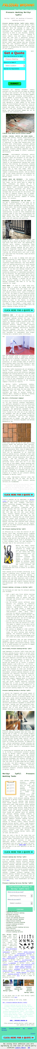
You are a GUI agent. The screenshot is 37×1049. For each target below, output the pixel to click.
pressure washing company (14, 687)
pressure (9, 616)
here (8, 880)
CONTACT (27, 9)
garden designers (20, 955)
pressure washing (23, 187)
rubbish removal (8, 970)
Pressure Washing (14, 1028)
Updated (30, 1028)
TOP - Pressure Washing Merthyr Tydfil (15, 1002)
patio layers (30, 970)
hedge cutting (12, 956)
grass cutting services (23, 967)
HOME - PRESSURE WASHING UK (18, 1020)
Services (4, 1030)
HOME (15, 9)
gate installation (26, 964)
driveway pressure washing (11, 817)
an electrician (27, 959)
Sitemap (4, 1028)
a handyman (12, 963)
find (7, 859)
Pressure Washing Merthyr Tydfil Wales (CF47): (18, 23)
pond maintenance (11, 948)
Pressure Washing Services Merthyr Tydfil (18, 883)
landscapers (6, 952)
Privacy (33, 1033)
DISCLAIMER (32, 9)
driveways (17, 969)
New (24, 1028)
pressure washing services (11, 877)
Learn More (20, 1048)
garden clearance (29, 952)
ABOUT (23, 9)
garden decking (21, 972)
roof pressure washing (10, 813)
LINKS (19, 9)
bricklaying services (25, 953)
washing (32, 144)
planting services (13, 974)
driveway (19, 180)
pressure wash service (15, 807)
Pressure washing (16, 247)
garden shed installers (23, 966)
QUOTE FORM (22, 844)
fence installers (20, 961)
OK (29, 1048)
